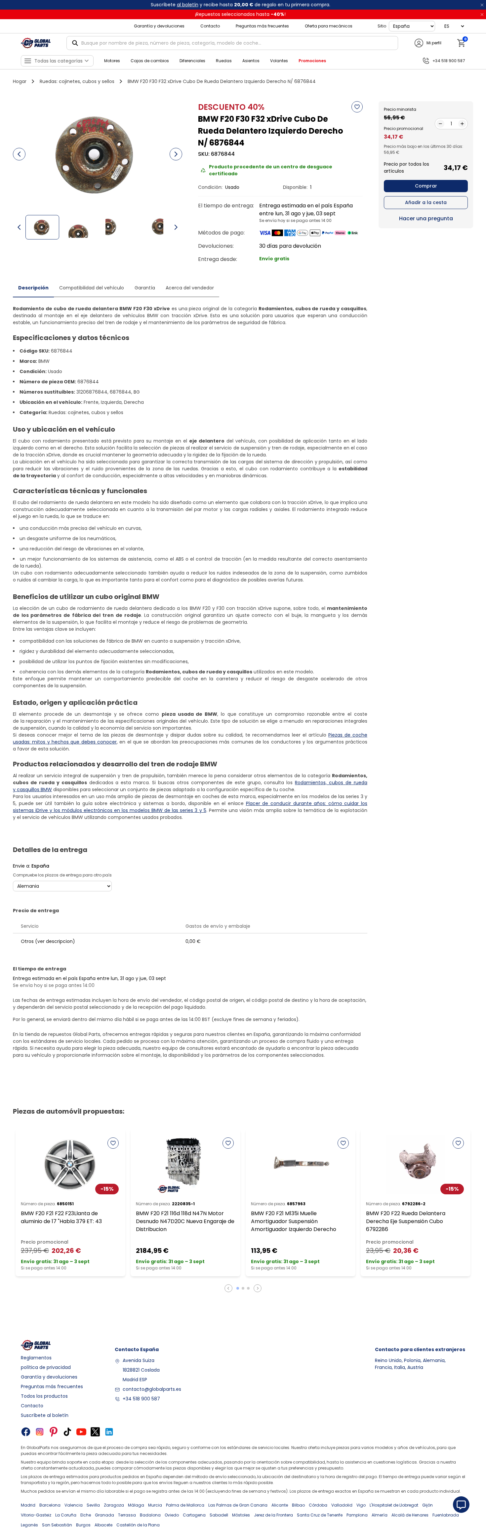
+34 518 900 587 (141, 1398)
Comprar (426, 186)
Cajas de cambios (150, 61)
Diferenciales (192, 61)
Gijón (427, 1505)
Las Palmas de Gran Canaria (237, 1505)
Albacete (103, 1525)
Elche (85, 1515)
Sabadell (219, 1515)
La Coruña (65, 1515)
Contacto (210, 26)
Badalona (150, 1515)
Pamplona (357, 1515)
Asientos (251, 61)
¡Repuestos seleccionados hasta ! (240, 14)
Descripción (33, 287)
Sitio (382, 26)
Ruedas (224, 61)
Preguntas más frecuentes (262, 26)
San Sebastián (57, 1525)
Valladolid (341, 1505)
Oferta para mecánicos (328, 26)
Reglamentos (36, 1357)
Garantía (145, 287)
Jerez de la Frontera (273, 1515)
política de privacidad (46, 1367)
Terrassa (127, 1515)
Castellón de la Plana (138, 1525)
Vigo (361, 1505)
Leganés (29, 1525)
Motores (112, 61)
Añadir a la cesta (426, 202)
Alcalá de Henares (409, 1515)
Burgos (83, 1525)
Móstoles (241, 1515)
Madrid (28, 1505)
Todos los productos (44, 1396)
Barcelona (50, 1505)
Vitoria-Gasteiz (36, 1515)
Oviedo (172, 1515)
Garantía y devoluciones (159, 26)
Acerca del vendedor (190, 287)
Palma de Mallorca (185, 1505)
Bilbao (298, 1505)
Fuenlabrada (445, 1515)
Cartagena (194, 1515)
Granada (104, 1515)
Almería (379, 1515)
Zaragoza (114, 1505)
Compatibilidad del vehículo (91, 287)
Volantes (279, 61)
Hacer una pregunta (426, 218)
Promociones (312, 61)
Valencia (73, 1505)
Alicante (279, 1505)
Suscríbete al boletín (44, 1415)
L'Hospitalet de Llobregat (394, 1505)
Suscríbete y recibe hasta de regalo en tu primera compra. (240, 4)
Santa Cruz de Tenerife (320, 1515)
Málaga (136, 1505)
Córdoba (318, 1505)
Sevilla (93, 1505)
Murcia (155, 1505)
